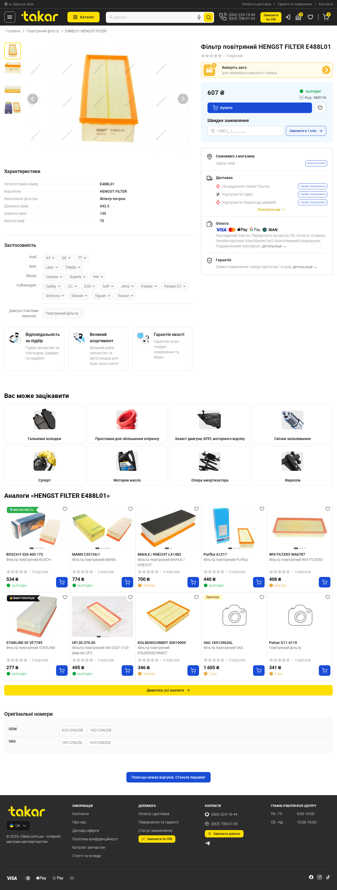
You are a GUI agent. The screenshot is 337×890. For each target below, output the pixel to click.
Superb (75, 277)
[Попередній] (32, 99)
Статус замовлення (155, 830)
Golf (105, 286)
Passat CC (172, 286)
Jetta (125, 286)
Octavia (52, 277)
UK (18, 825)
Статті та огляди (86, 856)
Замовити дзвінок (226, 834)
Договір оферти (85, 830)
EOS (87, 286)
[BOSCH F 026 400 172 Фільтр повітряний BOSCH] (37, 528)
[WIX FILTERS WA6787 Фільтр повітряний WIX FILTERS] (299, 528)
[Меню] (9, 17)
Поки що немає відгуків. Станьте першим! (168, 777)
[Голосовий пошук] (199, 17)
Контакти (326, 4)
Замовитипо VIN (271, 17)
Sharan (77, 296)
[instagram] (319, 877)
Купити (226, 108)
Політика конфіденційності (95, 839)
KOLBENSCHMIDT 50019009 (162, 643)
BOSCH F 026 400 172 (24, 554)
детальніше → (274, 246)
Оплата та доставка (256, 4)
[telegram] (207, 843)
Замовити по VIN (159, 839)
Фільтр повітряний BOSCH (28, 559)
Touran (123, 296)
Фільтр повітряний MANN (94, 559)
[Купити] (62, 582)
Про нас (79, 822)
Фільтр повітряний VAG (223, 648)
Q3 (64, 258)
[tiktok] (328, 877)
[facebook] (311, 877)
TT (80, 258)
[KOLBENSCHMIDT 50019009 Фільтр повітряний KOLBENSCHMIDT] (168, 616)
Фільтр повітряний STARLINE (30, 648)
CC (70, 286)
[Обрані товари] (311, 17)
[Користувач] (288, 17)
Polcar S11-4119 (283, 643)
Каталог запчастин (88, 847)
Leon (50, 267)
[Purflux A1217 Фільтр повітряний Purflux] (234, 528)
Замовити (302, 131)
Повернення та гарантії (158, 822)
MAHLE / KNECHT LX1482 (159, 554)
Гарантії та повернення (295, 4)
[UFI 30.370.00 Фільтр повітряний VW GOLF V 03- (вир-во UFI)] (102, 616)
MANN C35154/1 (86, 554)
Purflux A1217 (215, 554)
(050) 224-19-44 (224, 814)
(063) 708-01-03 (224, 824)
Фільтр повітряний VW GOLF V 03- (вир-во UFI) (101, 650)
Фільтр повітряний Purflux (226, 559)
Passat (147, 286)
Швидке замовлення (228, 120)
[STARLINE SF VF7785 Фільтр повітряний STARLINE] (37, 616)
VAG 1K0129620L (218, 643)
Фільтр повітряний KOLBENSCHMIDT (154, 650)
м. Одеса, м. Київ (21, 4)
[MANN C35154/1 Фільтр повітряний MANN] (102, 528)
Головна (13, 31)
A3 (48, 258)
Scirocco (53, 296)
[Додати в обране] (320, 107)
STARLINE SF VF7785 (24, 643)
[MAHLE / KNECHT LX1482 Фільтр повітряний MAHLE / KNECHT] (168, 528)
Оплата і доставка (154, 814)
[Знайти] (208, 17)
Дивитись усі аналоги (165, 690)
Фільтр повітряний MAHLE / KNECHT (161, 562)
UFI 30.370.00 (83, 643)
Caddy (51, 286)
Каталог (87, 17)
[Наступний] (183, 99)
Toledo (70, 267)
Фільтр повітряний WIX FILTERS (296, 559)
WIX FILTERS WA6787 (287, 554)
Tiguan (100, 296)
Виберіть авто (234, 67)
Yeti (96, 277)
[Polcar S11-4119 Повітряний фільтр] (299, 616)
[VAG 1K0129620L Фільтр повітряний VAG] (234, 616)
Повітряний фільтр (43, 31)
